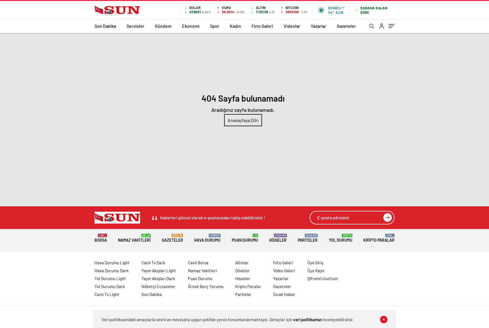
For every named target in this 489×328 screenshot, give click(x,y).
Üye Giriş (315, 262)
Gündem (163, 26)
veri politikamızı (307, 319)
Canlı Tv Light (107, 294)
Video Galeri (284, 270)
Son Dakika (105, 26)
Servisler (135, 26)
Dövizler (242, 270)
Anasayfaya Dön (243, 120)
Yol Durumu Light (110, 278)
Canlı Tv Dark (153, 262)
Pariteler (308, 238)
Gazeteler (346, 26)
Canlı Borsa (198, 262)
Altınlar (242, 262)
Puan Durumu (245, 238)
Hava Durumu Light (112, 262)
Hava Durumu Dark (112, 270)
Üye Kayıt (316, 270)
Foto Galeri (262, 26)
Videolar (292, 26)
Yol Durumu (340, 238)
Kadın (235, 26)
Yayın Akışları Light (158, 270)
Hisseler (278, 238)
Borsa (101, 238)
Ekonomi (191, 26)
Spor (214, 26)
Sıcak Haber (284, 294)
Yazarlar (318, 26)
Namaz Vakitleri (134, 238)
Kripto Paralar (378, 238)
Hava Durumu (207, 238)
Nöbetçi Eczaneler (158, 286)
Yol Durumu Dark (110, 286)
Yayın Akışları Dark (158, 278)
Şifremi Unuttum (322, 278)
